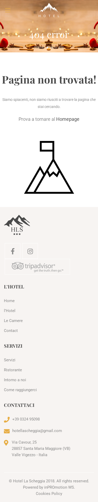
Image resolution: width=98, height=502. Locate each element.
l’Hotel (9, 310)
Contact (11, 330)
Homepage (67, 119)
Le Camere (13, 320)
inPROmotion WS (59, 487)
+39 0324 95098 (26, 419)
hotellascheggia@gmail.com (37, 430)
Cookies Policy (49, 493)
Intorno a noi (15, 380)
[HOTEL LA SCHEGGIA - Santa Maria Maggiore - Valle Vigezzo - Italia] (49, 10)
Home (39, 47)
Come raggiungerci (20, 390)
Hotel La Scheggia (29, 481)
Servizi (9, 360)
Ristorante (13, 370)
